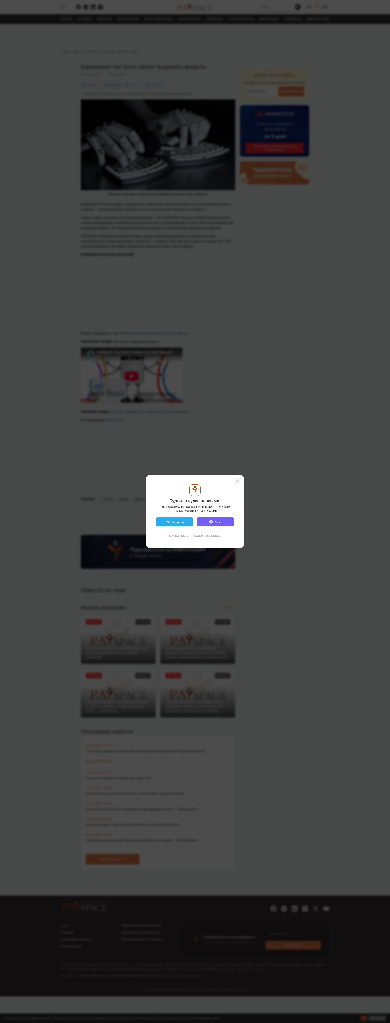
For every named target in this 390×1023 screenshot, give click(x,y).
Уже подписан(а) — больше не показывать (195, 535)
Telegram (178, 522)
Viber (218, 522)
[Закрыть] (237, 481)
